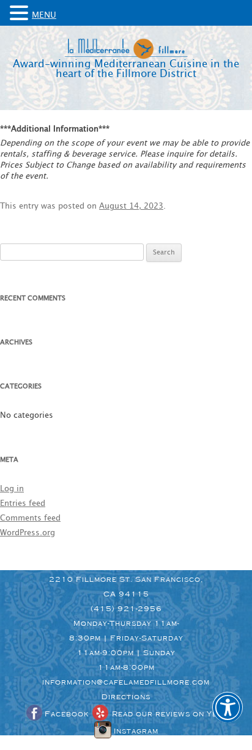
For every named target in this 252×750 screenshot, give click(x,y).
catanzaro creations (167, 743)
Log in (12, 489)
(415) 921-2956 (126, 608)
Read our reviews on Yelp (168, 714)
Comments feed (30, 518)
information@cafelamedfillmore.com (126, 682)
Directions (126, 696)
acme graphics (112, 743)
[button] (227, 716)
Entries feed (22, 504)
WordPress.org (27, 533)
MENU (44, 15)
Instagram (134, 731)
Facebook (65, 714)
